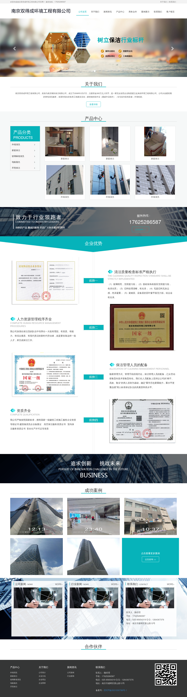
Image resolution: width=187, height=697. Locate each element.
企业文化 (42, 676)
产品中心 (120, 11)
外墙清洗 (16, 144)
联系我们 (172, 1)
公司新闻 (71, 672)
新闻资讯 (108, 11)
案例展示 (145, 11)
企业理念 (42, 679)
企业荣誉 (42, 683)
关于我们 (163, 1)
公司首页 (82, 11)
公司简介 (42, 672)
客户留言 (170, 11)
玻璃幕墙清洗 (18, 156)
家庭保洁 (16, 150)
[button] (14, 47)
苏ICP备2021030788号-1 (115, 690)
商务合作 (133, 11)
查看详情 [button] (93, 104)
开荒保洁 (16, 167)
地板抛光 (16, 161)
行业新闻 (71, 676)
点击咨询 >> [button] (140, 229)
